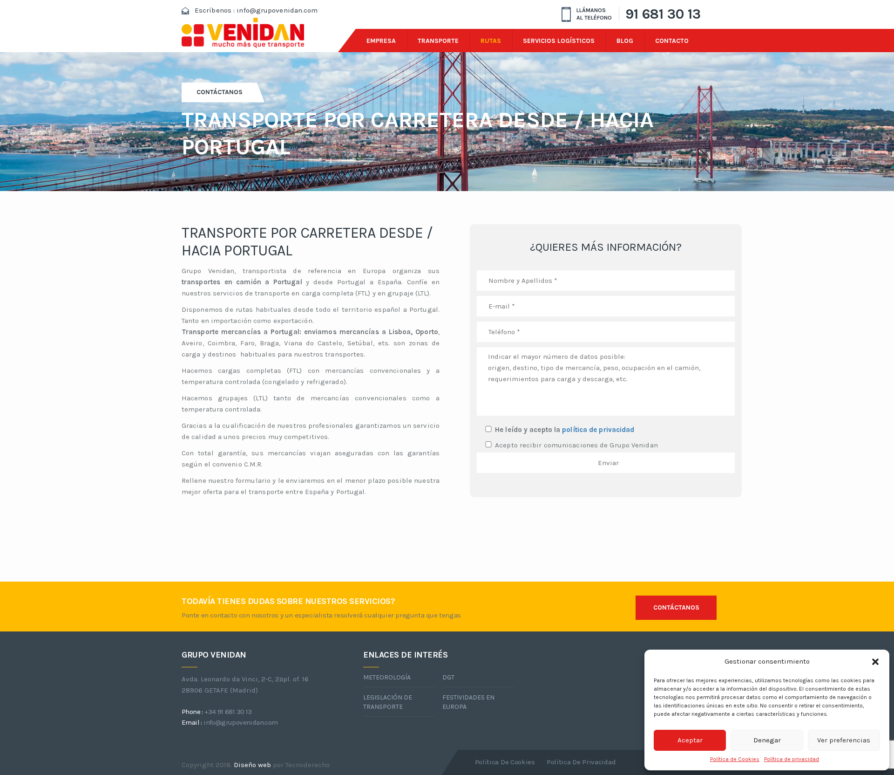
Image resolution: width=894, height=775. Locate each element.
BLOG (624, 41)
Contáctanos (219, 92)
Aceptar (690, 740)
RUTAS (491, 41)
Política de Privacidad (581, 762)
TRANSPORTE (438, 41)
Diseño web (252, 765)
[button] (875, 661)
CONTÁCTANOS (676, 607)
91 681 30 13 (663, 14)
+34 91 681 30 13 (227, 711)
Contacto (672, 41)
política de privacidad (598, 429)
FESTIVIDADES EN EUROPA (468, 702)
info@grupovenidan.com (277, 10)
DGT (448, 677)
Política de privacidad (791, 759)
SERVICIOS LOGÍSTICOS (559, 41)
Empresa (381, 41)
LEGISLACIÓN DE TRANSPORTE (387, 702)
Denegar (767, 740)
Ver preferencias (843, 740)
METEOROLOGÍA (387, 677)
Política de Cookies (734, 759)
